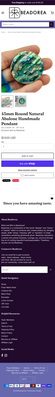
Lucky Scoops (7, 300)
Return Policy (6, 333)
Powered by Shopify (34, 391)
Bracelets (5, 297)
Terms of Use (6, 326)
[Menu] (4, 12)
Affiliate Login (7, 342)
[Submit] (51, 24)
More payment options (27, 170)
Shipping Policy (7, 329)
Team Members (7, 320)
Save (16, 180)
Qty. (2, 142)
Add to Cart (27, 156)
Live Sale (5, 307)
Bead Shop (5, 294)
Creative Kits (6, 291)
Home (3, 32)
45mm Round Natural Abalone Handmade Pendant (24, 32)
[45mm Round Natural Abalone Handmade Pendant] (7, 101)
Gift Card (5, 304)
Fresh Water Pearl (8, 287)
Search (4, 323)
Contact (4, 336)
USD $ (24, 379)
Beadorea (22, 391)
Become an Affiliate (9, 339)
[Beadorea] (27, 12)
